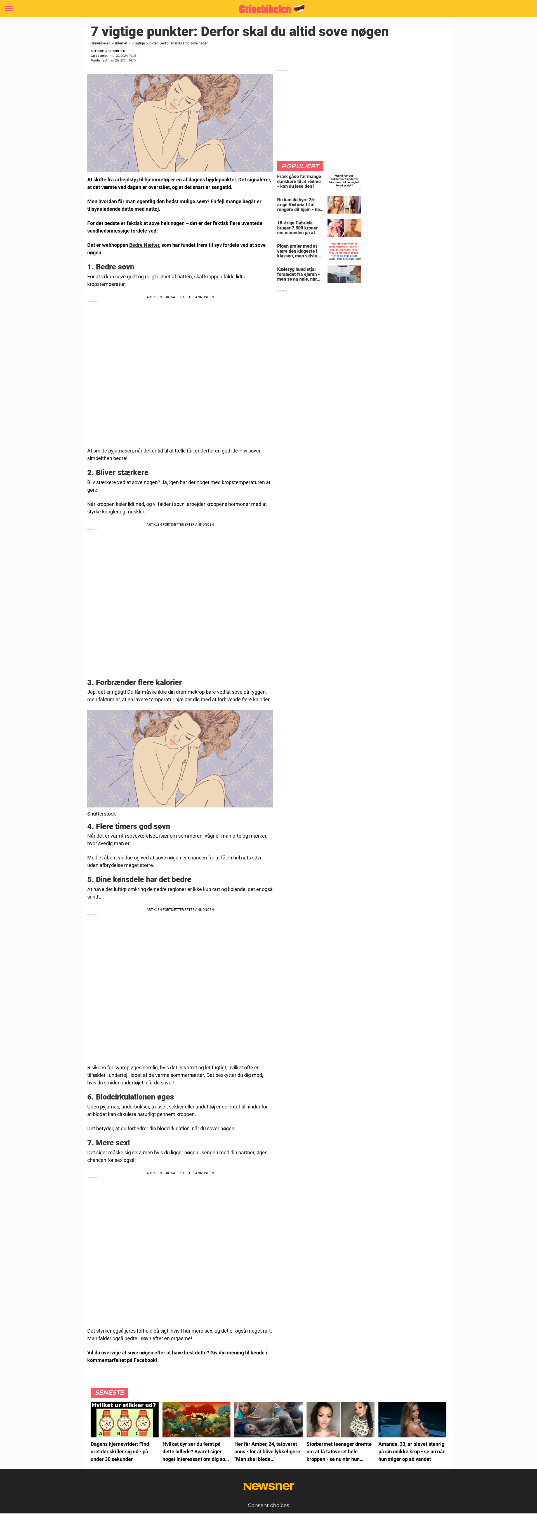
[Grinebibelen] (266, 9)
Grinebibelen (100, 43)
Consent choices (268, 1505)
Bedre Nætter (144, 245)
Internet (121, 43)
